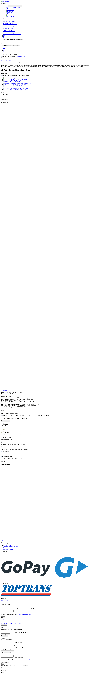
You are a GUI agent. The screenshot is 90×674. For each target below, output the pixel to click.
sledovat (2, 540)
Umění (12, 8)
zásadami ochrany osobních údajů (23, 614)
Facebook (5, 619)
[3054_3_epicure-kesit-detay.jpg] (45, 374)
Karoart (12, 10)
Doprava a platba (7, 547)
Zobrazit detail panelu (20, 56)
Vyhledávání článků (5, 665)
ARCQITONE (17, 7)
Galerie (5, 35)
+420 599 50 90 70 (5, 600)
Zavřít (2, 410)
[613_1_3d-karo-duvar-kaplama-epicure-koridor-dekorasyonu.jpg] (45, 117)
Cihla (11, 12)
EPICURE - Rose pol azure (23, 89)
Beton (11, 11)
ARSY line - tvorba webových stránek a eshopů (11, 623)
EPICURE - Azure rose (20, 81)
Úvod (4, 50)
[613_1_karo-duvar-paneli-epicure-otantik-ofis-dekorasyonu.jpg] (45, 288)
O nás (4, 36)
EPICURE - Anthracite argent (24, 83)
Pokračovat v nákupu (5, 420)
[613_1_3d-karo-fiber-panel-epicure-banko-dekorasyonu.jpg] (45, 145)
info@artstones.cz (5, 602)
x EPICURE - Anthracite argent (27, 415)
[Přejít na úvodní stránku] (5, 1)
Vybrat (6, 635)
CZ (4, 39)
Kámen (12, 13)
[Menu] (1, 43)
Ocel (11, 15)
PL (7, 40)
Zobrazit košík (14, 420)
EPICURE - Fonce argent (22, 88)
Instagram (5, 621)
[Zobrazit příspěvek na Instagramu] (18, 496)
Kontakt (5, 37)
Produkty (5, 6)
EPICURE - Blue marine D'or (25, 84)
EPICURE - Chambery (20, 78)
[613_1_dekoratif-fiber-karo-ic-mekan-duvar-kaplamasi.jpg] (45, 174)
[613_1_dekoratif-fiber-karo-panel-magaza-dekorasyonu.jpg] (45, 203)
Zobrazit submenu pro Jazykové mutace (15, 39)
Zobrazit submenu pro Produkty (14, 6)
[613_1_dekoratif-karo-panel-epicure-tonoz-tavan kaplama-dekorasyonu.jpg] (45, 231)
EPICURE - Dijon (17, 80)
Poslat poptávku (4, 99)
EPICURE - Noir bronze (21, 79)
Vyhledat (25, 665)
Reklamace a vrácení (8, 549)
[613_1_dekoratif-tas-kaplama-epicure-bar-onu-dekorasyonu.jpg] (45, 260)
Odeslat (2, 617)
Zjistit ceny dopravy (5, 634)
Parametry (5, 390)
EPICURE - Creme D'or (21, 85)
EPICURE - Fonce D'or (20, 87)
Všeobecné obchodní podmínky (10, 546)
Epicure (5, 53)
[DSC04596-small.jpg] (45, 345)
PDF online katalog (7, 545)
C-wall (12, 16)
